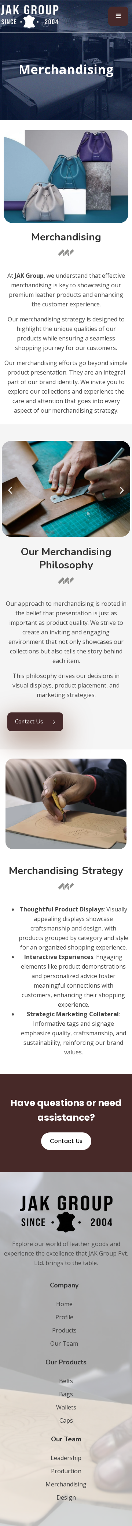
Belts (66, 1381)
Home (64, 1304)
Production (66, 1471)
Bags (66, 1394)
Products (64, 1330)
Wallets (66, 1407)
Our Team (64, 1343)
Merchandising (66, 1484)
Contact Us (29, 722)
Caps (66, 1420)
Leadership (66, 1458)
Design (66, 1497)
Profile (64, 1317)
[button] (10, 490)
